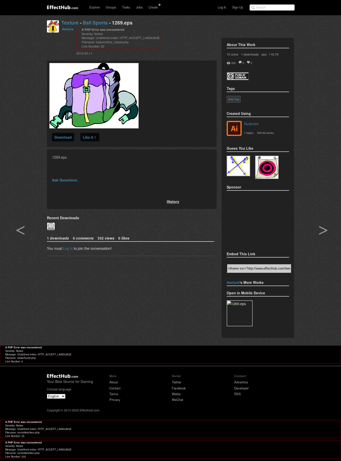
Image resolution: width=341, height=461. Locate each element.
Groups (111, 7)
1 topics (249, 133)
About (113, 382)
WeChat (177, 399)
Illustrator (251, 123)
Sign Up (237, 7)
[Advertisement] (252, 219)
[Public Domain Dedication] (238, 78)
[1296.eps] (267, 167)
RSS (237, 393)
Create (153, 7)
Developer (241, 388)
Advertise (241, 382)
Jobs (139, 7)
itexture (67, 29)
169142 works (265, 133)
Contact (115, 388)
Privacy (114, 399)
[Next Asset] (94, 126)
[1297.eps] (238, 166)
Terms (113, 393)
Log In (222, 7)
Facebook (179, 388)
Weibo (176, 393)
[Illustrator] (234, 129)
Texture (70, 22)
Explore (94, 7)
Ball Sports (95, 22)
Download (63, 137)
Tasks (126, 7)
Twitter (176, 382)
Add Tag (233, 99)
